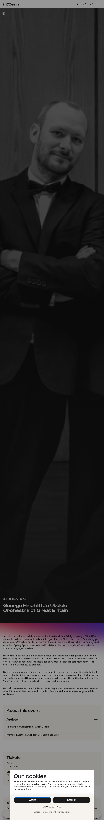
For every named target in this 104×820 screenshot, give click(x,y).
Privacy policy (63, 812)
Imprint (52, 812)
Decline (71, 800)
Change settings (52, 807)
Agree (32, 800)
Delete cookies (41, 812)
